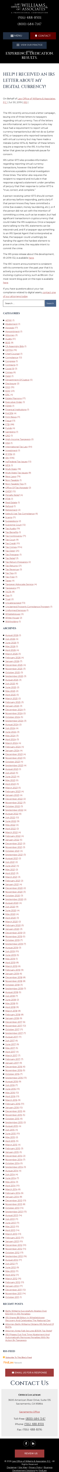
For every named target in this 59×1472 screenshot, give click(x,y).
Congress (10, 361)
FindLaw (43, 1470)
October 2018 (12, 984)
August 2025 (11, 680)
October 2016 (12, 1074)
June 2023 (10, 776)
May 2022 (10, 825)
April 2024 (10, 739)
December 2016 (13, 1066)
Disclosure (10, 383)
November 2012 (13, 1249)
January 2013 (12, 1241)
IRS (25, 102)
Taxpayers (10, 588)
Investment (11, 450)
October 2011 (12, 1297)
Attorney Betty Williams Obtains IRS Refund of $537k (29, 1325)
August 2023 (11, 769)
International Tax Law (16, 446)
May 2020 (10, 914)
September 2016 (14, 1077)
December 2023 (14, 754)
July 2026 (10, 639)
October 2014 (12, 1163)
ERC (7, 394)
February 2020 (13, 925)
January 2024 (12, 750)
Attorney (10, 335)
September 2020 (14, 899)
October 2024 (12, 717)
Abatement (11, 324)
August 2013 (11, 1215)
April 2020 (10, 918)
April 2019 (10, 962)
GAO (7, 435)
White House (12, 617)
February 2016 (12, 1103)
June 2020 (10, 910)
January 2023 (12, 795)
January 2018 (12, 1018)
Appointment (12, 331)
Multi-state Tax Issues (16, 472)
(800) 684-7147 (29, 24)
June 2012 (10, 1267)
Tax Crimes (11, 547)
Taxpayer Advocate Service (19, 584)
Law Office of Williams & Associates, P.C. (31, 1461)
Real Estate (11, 502)
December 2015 (13, 1111)
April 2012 (10, 1275)
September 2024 (14, 720)
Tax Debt (10, 551)
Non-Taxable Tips (14, 484)
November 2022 (14, 802)
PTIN (7, 498)
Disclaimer (12, 1467)
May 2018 (10, 1003)
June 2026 (10, 642)
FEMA (8, 405)
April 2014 (10, 1185)
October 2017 (12, 1029)
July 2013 (10, 1219)
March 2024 (11, 743)
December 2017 (13, 1022)
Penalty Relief (12, 495)
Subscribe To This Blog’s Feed (18, 1357)
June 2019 (10, 955)
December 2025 (14, 665)
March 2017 (11, 1055)
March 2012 (11, 1278)
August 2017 (11, 1037)
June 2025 (10, 687)
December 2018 (13, 977)
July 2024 (10, 728)
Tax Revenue (12, 569)
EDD (7, 391)
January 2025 (12, 706)
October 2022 (12, 806)
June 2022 (10, 821)
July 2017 (10, 1040)
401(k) (8, 320)
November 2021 (13, 847)
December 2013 (13, 1200)
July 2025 (10, 683)
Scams (8, 517)
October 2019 (12, 940)
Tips (7, 595)
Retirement (11, 510)
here (31, 258)
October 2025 (12, 672)
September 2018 (14, 988)
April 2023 (10, 784)
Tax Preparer (12, 554)
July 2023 (10, 773)
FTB (7, 424)
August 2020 (12, 903)
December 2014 (13, 1156)
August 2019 (11, 947)
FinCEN (9, 413)
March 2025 (11, 698)
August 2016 (11, 1081)
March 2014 (11, 1189)
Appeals (9, 327)
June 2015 (10, 1133)
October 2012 (12, 1252)
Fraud (8, 420)
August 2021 (11, 858)
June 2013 (10, 1222)
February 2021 (12, 880)
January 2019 (12, 973)
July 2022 (10, 817)
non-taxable (12, 480)
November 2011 (13, 1293)
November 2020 (14, 892)
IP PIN (8, 454)
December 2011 (13, 1289)
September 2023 (14, 765)
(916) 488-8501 (29, 17)
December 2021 (13, 843)
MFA (7, 465)
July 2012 (10, 1263)
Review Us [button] (30, 1453)
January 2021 (12, 884)
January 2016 (12, 1107)
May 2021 (10, 869)
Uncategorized (13, 603)
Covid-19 (9, 368)
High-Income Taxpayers (17, 439)
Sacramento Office (29, 1412)
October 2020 (12, 895)
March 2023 (11, 787)
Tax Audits (10, 528)
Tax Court (10, 539)
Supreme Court (13, 524)
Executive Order (13, 402)
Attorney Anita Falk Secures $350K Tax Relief (28, 1330)
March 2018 (11, 1011)
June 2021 (10, 865)
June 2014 (10, 1178)
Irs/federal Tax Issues (16, 461)
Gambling (10, 432)
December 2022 (14, 799)
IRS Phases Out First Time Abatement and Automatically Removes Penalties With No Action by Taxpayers (27, 1337)
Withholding (11, 621)
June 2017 (10, 1044)
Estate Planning (13, 398)
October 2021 (12, 851)
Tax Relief (10, 558)
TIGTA (8, 591)
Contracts (10, 365)
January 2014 (12, 1196)
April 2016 (10, 1096)
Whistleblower (13, 614)
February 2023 (13, 791)
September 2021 (14, 854)
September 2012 (14, 1256)
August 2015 (11, 1126)
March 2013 (11, 1234)
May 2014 (10, 1182)
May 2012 (10, 1271)
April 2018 (10, 1007)
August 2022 (11, 813)
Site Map (23, 1467)
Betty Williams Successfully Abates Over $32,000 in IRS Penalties (26, 1312)
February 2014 (12, 1193)
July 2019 (10, 951)
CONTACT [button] (44, 35)
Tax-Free (10, 577)
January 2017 (12, 1063)
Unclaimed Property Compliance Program (27, 606)
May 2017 (10, 1048)
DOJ (7, 387)
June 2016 (10, 1089)
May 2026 (10, 646)
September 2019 (14, 944)
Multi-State (11, 469)
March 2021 (11, 877)
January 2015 (12, 1152)
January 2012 (12, 1286)
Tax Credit (10, 543)
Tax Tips (9, 573)
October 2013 (12, 1208)
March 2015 (11, 1144)
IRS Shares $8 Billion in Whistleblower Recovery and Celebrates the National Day (27, 1319)
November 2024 (14, 713)
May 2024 (10, 735)
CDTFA (9, 350)
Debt (8, 376)
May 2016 (10, 1092)
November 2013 (13, 1204)
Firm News (11, 417)
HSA (7, 443)
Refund (9, 506)
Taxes (8, 580)
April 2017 (10, 1051)
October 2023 (12, 761)
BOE (7, 342)
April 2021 (10, 873)
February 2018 (12, 1014)
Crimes (9, 372)
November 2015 (13, 1115)
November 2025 (14, 668)
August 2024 (12, 724)
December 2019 (13, 932)
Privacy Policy (35, 1467)
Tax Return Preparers (16, 562)
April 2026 (10, 650)
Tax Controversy (13, 536)
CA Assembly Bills (14, 346)
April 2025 (10, 694)
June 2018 (10, 999)
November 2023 (14, 758)
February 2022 (13, 836)
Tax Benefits (11, 532)
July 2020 (10, 906)
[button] (16, 35)
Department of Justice (17, 379)
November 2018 (13, 981)
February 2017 (12, 1059)
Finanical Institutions (15, 409)
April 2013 (10, 1230)
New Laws (10, 476)
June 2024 (10, 732)
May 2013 (10, 1226)
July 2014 (10, 1174)
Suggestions (11, 521)
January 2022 (12, 839)
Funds (8, 428)
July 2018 (10, 996)
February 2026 (13, 657)
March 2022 (11, 832)
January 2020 (12, 929)
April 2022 (10, 828)
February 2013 (12, 1237)
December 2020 (14, 888)
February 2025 (13, 702)
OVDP (8, 491)
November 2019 (13, 936)
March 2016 (11, 1100)
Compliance (11, 357)
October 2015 (12, 1118)
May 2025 (10, 691)
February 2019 (12, 970)
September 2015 (14, 1122)
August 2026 (11, 635)
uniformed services (15, 610)
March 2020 (11, 921)
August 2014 (11, 1170)
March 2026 (11, 654)
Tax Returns (11, 565)
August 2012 (11, 1260)
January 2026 (12, 661)
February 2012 (12, 1282)
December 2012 (13, 1245)
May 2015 (10, 1137)
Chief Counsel (12, 353)
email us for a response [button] (31, 1372)
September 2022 (14, 810)
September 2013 (14, 1211)
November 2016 (13, 1070)
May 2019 (10, 958)
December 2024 (14, 709)
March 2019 (11, 966)
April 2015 (10, 1141)
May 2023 (10, 780)
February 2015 (12, 1148)
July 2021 (10, 862)
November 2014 (13, 1159)
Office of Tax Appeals (16, 487)
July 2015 (10, 1130)
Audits (8, 339)
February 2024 (13, 747)
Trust (8, 599)
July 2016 (10, 1085)
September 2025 (14, 676)
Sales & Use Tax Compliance (20, 513)
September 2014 (14, 1167)
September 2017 (14, 1033)
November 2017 (13, 1025)
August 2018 (11, 992)
